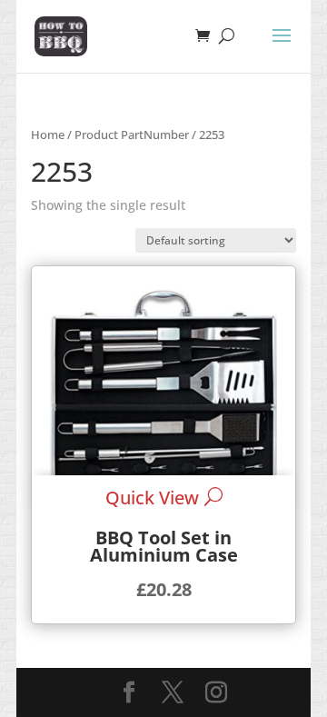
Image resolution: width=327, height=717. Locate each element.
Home (47, 134)
